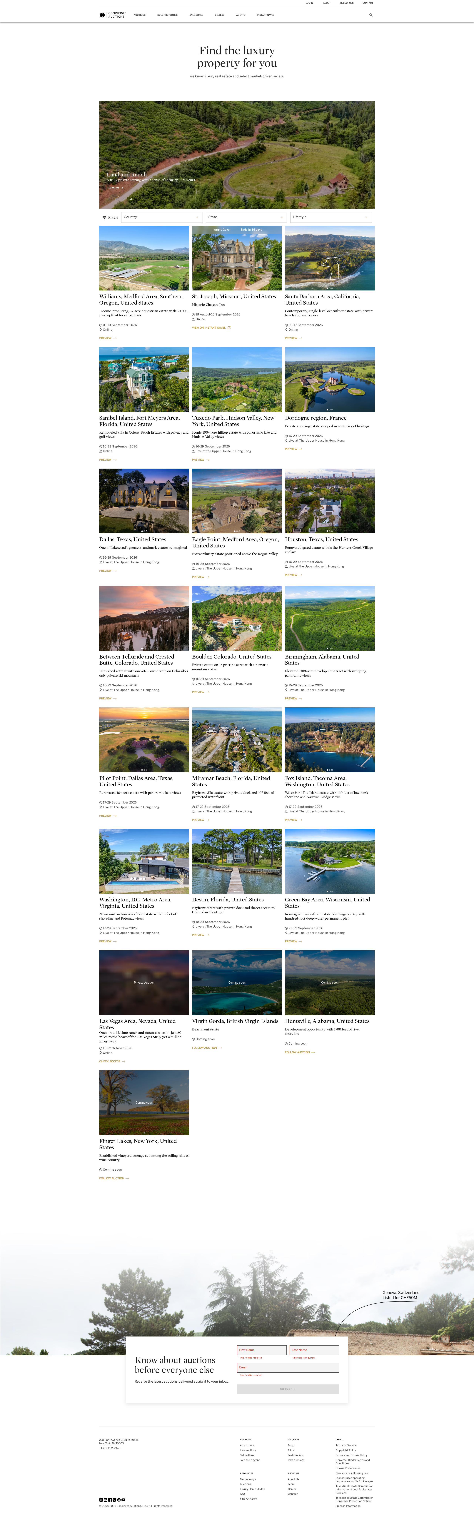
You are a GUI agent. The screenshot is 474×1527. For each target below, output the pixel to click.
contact (368, 3)
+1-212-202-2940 (109, 1448)
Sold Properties (167, 15)
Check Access (109, 1061)
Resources (347, 3)
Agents (240, 15)
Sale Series (196, 15)
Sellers (219, 15)
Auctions (140, 15)
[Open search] (371, 15)
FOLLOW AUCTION (204, 1048)
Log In (309, 3)
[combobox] (162, 217)
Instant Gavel (265, 15)
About (327, 3)
